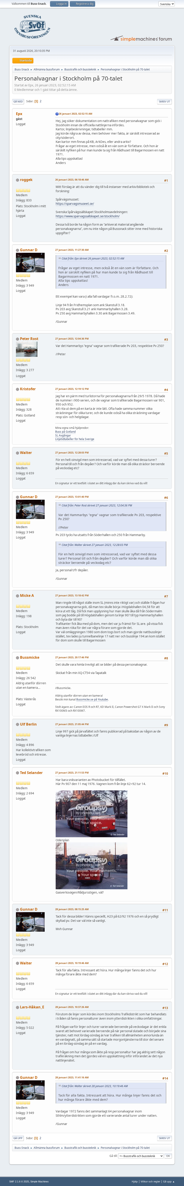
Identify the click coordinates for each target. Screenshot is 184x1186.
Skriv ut (164, 101)
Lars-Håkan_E (32, 1007)
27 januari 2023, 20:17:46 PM (72, 657)
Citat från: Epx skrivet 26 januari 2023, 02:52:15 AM (93, 258)
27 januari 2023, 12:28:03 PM (72, 452)
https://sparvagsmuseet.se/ (75, 204)
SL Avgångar (63, 435)
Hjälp (135, 1181)
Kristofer (28, 388)
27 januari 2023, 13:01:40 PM (72, 496)
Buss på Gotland (65, 432)
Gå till (113, 1156)
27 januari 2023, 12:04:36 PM (72, 338)
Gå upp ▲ (169, 1181)
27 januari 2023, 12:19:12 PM (72, 388)
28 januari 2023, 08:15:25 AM (72, 909)
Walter (26, 452)
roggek (26, 179)
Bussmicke (29, 657)
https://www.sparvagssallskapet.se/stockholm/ (88, 216)
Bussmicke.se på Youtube (92, 699)
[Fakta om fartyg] (18, 621)
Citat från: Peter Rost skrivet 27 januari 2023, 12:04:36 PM (97, 505)
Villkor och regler (150, 1181)
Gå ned (18, 101)
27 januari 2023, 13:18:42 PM (72, 595)
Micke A (27, 595)
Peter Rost (29, 338)
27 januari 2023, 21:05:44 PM (72, 724)
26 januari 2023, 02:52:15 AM (75, 113)
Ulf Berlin (28, 724)
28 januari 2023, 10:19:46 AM (72, 963)
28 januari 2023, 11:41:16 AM (72, 1077)
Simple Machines (39, 1181)
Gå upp (17, 1138)
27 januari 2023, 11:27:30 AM (72, 249)
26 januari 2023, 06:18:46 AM (72, 179)
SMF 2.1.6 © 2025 (19, 1181)
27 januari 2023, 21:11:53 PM (72, 772)
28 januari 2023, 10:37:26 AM (72, 1007)
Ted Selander (31, 772)
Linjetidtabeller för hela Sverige (74, 439)
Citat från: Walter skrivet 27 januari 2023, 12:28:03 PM (95, 545)
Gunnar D (28, 249)
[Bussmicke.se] (18, 693)
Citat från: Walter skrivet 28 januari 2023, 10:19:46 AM (95, 1086)
